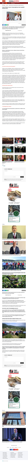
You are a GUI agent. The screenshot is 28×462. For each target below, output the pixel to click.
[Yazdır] (8, 24)
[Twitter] (4, 24)
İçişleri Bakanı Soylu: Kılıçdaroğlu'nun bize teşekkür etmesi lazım (16, 5)
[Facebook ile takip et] (10, 449)
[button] (22, 24)
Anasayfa (4, 5)
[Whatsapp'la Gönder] (6, 24)
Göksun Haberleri (5, 453)
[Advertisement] (14, 130)
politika (4, 166)
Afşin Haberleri (12, 452)
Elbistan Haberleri (20, 452)
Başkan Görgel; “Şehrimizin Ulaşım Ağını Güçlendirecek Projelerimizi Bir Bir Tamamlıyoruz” (15, 3)
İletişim (13, 447)
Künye (10, 447)
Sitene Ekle (19, 447)
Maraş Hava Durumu (5, 458)
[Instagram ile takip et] (16, 449)
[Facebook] (2, 24)
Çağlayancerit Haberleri (13, 453)
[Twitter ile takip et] (12, 449)
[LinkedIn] (5, 24)
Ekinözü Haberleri (20, 453)
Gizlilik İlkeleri (16, 447)
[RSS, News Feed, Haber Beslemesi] (17, 449)
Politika (7, 5)
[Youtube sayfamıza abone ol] (14, 449)
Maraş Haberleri (5, 452)
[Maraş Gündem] (14, 1)
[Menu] (3, 1)
